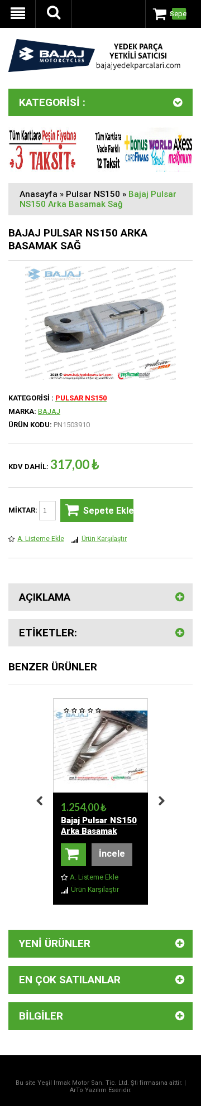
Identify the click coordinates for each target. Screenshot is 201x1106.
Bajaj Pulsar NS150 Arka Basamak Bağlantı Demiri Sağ (100, 831)
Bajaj (49, 411)
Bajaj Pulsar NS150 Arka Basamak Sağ (98, 199)
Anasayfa (39, 194)
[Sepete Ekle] (73, 854)
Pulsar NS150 (93, 194)
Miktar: (23, 510)
